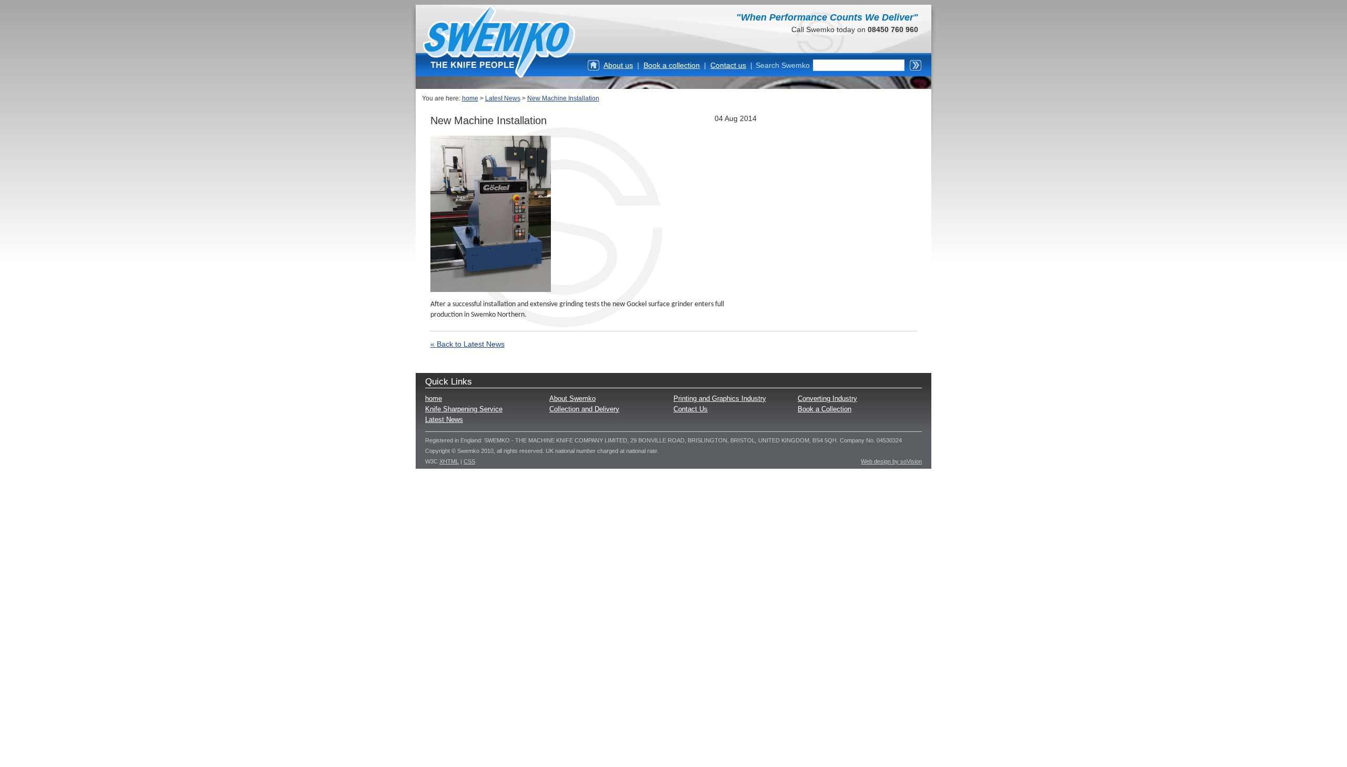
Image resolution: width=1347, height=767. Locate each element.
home (470, 98)
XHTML (449, 461)
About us (618, 65)
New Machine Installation (563, 98)
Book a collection (672, 65)
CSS (469, 461)
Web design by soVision (891, 461)
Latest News (502, 98)
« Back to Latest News (467, 344)
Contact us (728, 65)
